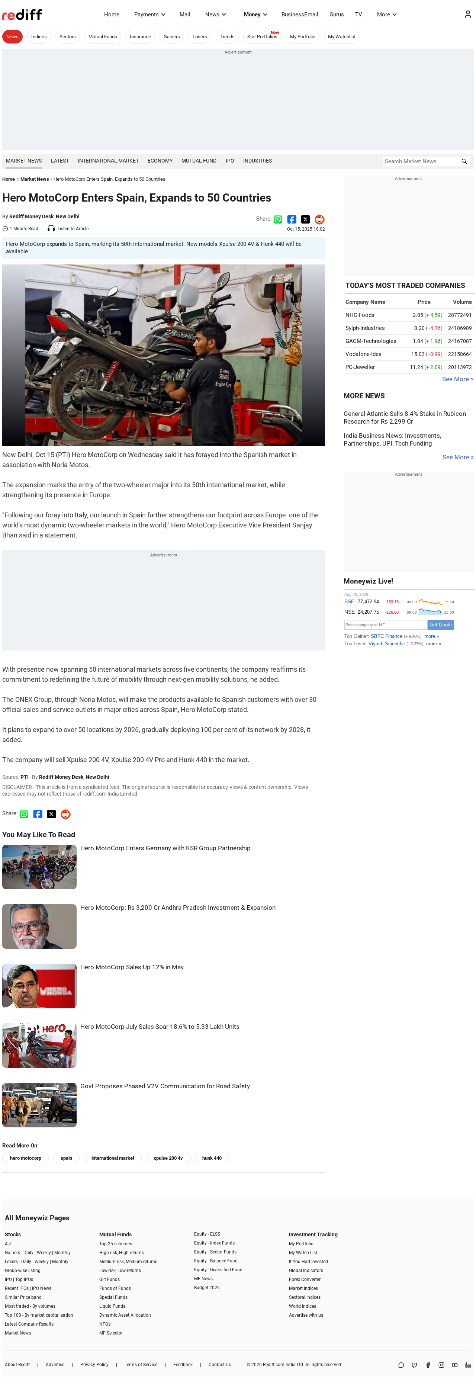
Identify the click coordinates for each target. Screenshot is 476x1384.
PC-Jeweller (360, 367)
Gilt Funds (109, 1279)
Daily (28, 1252)
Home (111, 14)
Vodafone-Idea (363, 354)
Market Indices (303, 1288)
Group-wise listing (23, 1270)
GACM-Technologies (370, 341)
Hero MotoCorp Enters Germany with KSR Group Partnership (165, 848)
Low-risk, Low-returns (120, 1270)
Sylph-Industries (365, 328)
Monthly (62, 1252)
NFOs (104, 1324)
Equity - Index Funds (214, 1243)
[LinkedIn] (468, 1365)
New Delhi (68, 216)
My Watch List (303, 1252)
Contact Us (220, 1364)
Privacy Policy (94, 1364)
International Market (108, 161)
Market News (24, 161)
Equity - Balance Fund (216, 1260)
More (383, 14)
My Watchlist (342, 36)
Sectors (68, 36)
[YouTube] (455, 1365)
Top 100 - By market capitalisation (39, 1315)
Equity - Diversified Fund (218, 1269)
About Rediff (17, 1364)
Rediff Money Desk (31, 216)
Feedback (183, 1364)
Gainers (172, 36)
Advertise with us (306, 1315)
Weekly (44, 1252)
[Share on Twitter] (305, 218)
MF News (203, 1278)
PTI (24, 777)
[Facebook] (428, 1365)
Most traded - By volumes (30, 1306)
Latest (60, 161)
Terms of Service (141, 1364)
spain (66, 1158)
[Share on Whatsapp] (278, 218)
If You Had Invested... (310, 1261)
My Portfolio (302, 36)
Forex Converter (305, 1279)
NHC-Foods (359, 315)
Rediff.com (273, 1364)
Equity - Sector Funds (215, 1252)
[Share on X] (415, 1365)
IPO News (41, 1288)
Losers (200, 36)
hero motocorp (25, 1158)
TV (358, 14)
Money (252, 14)
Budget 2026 (207, 1287)
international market (112, 1158)
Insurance (140, 36)
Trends (227, 36)
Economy (160, 161)
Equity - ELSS (207, 1234)
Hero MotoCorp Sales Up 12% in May (132, 967)
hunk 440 (212, 1158)
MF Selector (111, 1333)
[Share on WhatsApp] (401, 1365)
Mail (185, 14)
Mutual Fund (198, 161)
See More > (458, 379)
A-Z (8, 1243)
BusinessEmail (300, 14)
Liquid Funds (112, 1306)
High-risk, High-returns (121, 1252)
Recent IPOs (17, 1288)
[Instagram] (441, 1365)
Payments (146, 14)
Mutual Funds (103, 36)
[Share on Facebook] (291, 218)
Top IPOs (24, 1279)
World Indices (302, 1306)
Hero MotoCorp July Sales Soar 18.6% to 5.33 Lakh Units (159, 1026)
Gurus (336, 14)
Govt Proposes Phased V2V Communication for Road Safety (165, 1086)
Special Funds (113, 1297)
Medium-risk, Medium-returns (128, 1261)
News (212, 14)
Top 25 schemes (115, 1243)
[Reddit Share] (317, 218)
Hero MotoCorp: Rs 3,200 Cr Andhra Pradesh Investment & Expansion (178, 907)
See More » (458, 457)
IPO (230, 161)
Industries (257, 161)
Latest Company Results (29, 1324)
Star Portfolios (262, 36)
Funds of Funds (115, 1288)
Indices (39, 36)
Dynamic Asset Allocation (125, 1315)
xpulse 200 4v (168, 1158)
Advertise (55, 1364)
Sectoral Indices (305, 1297)
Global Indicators (306, 1270)
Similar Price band (23, 1297)
